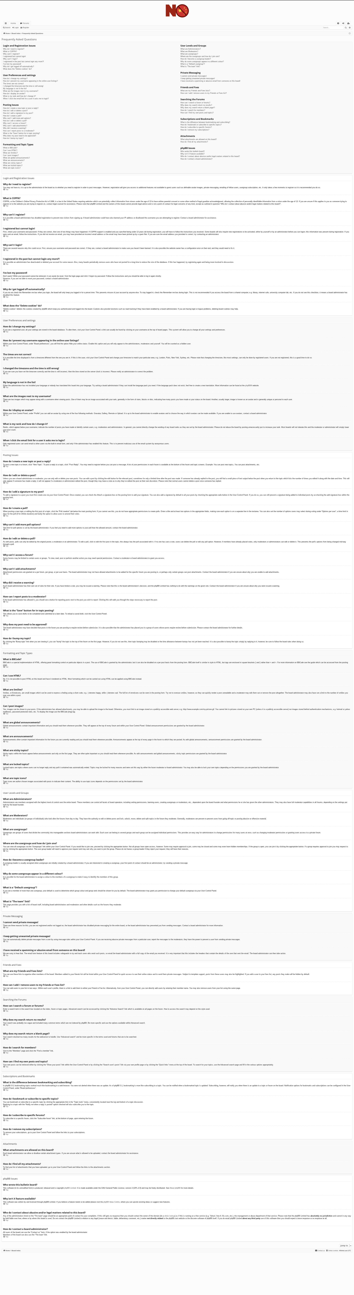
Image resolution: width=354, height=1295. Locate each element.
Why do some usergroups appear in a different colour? (202, 61)
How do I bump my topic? (13, 138)
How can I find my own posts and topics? (197, 113)
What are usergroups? (189, 54)
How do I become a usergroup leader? (195, 59)
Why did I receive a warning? (14, 128)
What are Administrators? (190, 49)
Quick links (6, 23)
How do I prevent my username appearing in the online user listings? (30, 81)
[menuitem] (338, 23)
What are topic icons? (11, 168)
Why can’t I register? (11, 54)
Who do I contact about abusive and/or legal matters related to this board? (210, 156)
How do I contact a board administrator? (196, 159)
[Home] (177, 10)
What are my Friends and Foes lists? (195, 91)
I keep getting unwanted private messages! (197, 78)
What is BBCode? (10, 148)
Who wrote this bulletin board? (192, 151)
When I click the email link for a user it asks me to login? (26, 99)
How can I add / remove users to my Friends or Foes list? (203, 93)
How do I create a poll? (12, 116)
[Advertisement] (85, 1271)
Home (13, 23)
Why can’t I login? (10, 59)
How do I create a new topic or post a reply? (20, 108)
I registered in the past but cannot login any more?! (23, 61)
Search (7, 28)
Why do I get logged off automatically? (18, 66)
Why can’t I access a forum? (14, 123)
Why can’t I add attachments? (15, 126)
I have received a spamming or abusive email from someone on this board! (210, 81)
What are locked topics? (12, 165)
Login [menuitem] (343, 23)
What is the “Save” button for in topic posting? (21, 133)
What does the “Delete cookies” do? (17, 69)
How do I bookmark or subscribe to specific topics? (201, 125)
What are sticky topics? (12, 163)
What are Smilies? (10, 153)
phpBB (248, 385)
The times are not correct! (13, 84)
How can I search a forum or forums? (195, 103)
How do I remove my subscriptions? (194, 130)
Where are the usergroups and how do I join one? (200, 56)
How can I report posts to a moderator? (18, 131)
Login (16, 28)
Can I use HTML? (10, 150)
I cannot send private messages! (193, 76)
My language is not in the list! (15, 88)
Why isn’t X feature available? (192, 154)
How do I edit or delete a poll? (15, 121)
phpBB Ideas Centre (111, 1202)
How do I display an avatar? (14, 93)
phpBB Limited (70, 1188)
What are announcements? (13, 160)
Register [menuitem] (349, 23)
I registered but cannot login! (14, 56)
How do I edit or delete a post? (15, 111)
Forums (26, 23)
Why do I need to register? (13, 49)
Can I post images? (11, 155)
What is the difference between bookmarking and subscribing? (205, 122)
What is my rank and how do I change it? (19, 96)
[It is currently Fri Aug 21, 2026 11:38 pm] (350, 33)
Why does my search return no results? (196, 105)
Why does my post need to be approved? (19, 136)
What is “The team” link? (190, 66)
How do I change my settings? (15, 78)
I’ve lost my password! (12, 64)
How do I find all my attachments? (194, 142)
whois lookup (169, 1216)
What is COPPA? (10, 51)
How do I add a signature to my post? (18, 113)
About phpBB (175, 1188)
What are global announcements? (16, 158)
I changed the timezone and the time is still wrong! (23, 86)
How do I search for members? (192, 110)
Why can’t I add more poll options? (17, 118)
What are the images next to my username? (20, 91)
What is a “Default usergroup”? (192, 64)
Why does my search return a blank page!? (197, 108)
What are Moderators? (189, 51)
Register (26, 28)
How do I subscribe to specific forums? (196, 127)
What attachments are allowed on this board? (198, 139)
